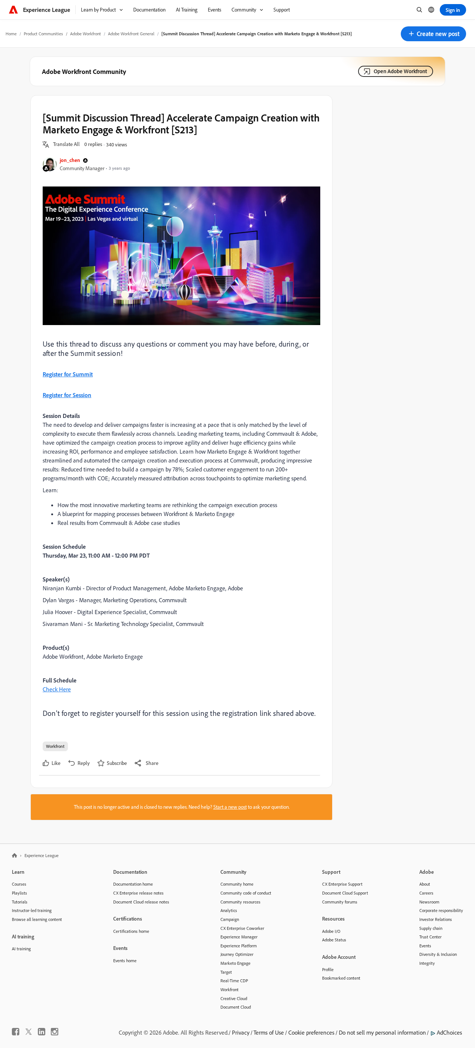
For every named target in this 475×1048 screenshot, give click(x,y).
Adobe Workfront (85, 33)
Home (11, 33)
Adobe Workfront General (131, 33)
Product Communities (43, 33)
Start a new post (230, 807)
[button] (433, 33)
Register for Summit (68, 374)
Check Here (57, 689)
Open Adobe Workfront (400, 71)
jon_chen (70, 160)
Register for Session (67, 395)
